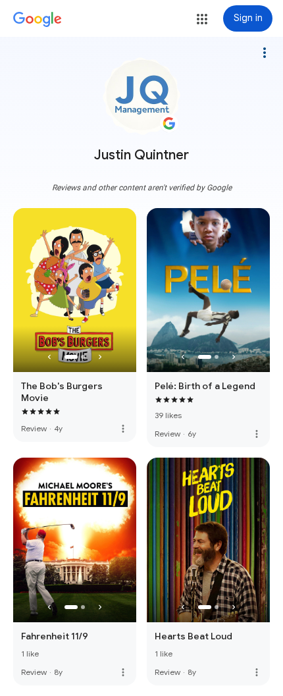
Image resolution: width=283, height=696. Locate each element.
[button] (202, 19)
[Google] (37, 20)
